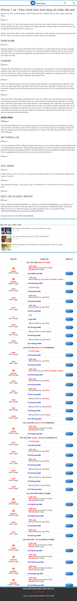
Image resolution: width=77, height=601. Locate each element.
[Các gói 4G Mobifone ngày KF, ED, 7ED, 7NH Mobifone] (6, 239)
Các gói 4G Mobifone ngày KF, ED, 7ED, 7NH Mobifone (30, 236)
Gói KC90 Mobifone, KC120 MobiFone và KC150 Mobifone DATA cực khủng (37, 244)
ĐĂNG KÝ (69, 273)
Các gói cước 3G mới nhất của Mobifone (17, 216)
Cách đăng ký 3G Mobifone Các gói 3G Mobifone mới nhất (31, 228)
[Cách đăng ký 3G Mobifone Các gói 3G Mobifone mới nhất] (6, 231)
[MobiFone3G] (38, 2)
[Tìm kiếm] (65, 3)
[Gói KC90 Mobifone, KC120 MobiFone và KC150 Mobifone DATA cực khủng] (6, 247)
